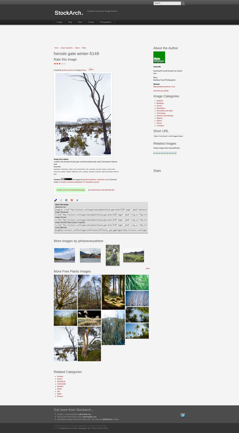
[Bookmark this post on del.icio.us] (55, 201)
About (80, 22)
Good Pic (60, 64)
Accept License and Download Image (71, 190)
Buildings (160, 103)
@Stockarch (107, 419)
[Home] (70, 15)
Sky (58, 391)
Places (159, 123)
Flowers (60, 396)
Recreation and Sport (165, 111)
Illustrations (161, 108)
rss (90, 414)
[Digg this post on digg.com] (61, 201)
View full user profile (161, 91)
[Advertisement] (119, 34)
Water (59, 394)
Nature (77, 48)
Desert (59, 379)
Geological (61, 381)
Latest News (83, 414)
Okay (57, 64)
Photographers (105, 22)
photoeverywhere (68, 70)
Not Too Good (55, 64)
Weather (60, 386)
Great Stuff (62, 64)
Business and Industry (165, 116)
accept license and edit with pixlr (102, 190)
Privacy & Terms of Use (100, 428)
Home (56, 48)
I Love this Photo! (64, 64)
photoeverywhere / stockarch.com (95, 180)
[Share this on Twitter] (77, 201)
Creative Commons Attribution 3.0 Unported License (79, 182)
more (148, 268)
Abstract (160, 101)
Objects (159, 118)
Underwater (61, 384)
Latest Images (87, 417)
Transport (160, 126)
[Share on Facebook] (66, 201)
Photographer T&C (84, 428)
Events (159, 106)
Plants (84, 48)
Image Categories (67, 48)
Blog (70, 22)
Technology (161, 113)
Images (60, 22)
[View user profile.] (159, 63)
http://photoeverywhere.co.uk (164, 87)
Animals (60, 376)
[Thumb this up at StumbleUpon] (72, 201)
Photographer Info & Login (68, 428)
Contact (91, 22)
